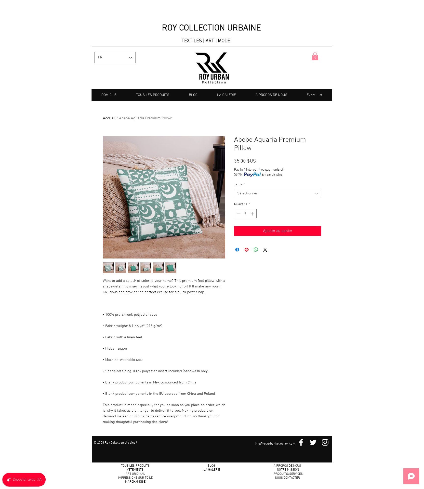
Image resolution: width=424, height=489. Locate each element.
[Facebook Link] (301, 442)
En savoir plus (272, 175)
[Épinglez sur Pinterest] (247, 250)
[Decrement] (238, 213)
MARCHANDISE (135, 482)
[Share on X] (265, 250)
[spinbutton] (245, 213)
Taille (239, 184)
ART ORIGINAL (135, 474)
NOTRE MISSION (288, 470)
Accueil (109, 118)
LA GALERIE (212, 470)
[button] (315, 56)
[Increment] (253, 213)
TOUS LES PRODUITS (135, 466)
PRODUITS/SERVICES (288, 474)
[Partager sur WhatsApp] (256, 250)
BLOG (211, 466)
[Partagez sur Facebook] (237, 250)
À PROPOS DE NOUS (287, 466)
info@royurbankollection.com (275, 444)
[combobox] (277, 193)
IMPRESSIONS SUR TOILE (135, 478)
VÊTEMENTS (135, 470)
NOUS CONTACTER (287, 478)
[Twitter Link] (313, 442)
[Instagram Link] (325, 442)
